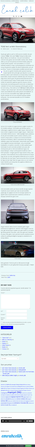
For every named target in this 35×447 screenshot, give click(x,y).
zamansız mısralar (21, 403)
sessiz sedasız (22, 399)
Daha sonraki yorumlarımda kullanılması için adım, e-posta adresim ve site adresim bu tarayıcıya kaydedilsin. (16, 323)
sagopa (7, 397)
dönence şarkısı (26, 386)
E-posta (3, 314)
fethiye (14, 388)
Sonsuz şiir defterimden (14, 401)
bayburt (9, 386)
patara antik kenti (15, 394)
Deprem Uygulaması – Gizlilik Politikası (10, 1)
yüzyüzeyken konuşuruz (7, 403)
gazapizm (4, 390)
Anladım (28, 445)
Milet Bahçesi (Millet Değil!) (9, 375)
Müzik (3, 347)
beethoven (15, 386)
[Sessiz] (27, 421)
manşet (14, 392)
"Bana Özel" (5, 337)
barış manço (21, 384)
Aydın (8, 384)
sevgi (29, 399)
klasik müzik (27, 390)
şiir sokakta (13, 405)
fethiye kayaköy (21, 388)
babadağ (13, 384)
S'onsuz (4, 349)
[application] (17, 421)
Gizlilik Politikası (24, 1)
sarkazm (13, 399)
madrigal (4, 393)
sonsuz (4, 401)
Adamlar (3, 384)
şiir (8, 405)
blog (20, 386)
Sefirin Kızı (12, 275)
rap (28, 394)
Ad (2, 311)
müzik (24, 393)
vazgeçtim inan (29, 401)
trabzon (22, 401)
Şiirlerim (3, 405)
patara (9, 394)
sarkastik (8, 399)
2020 (8, 277)
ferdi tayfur (8, 388)
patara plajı (24, 394)
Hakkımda (31, 1)
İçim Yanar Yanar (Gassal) (9, 368)
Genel (3, 341)
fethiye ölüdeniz (29, 388)
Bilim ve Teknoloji (17, 49)
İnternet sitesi (3, 318)
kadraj (16, 390)
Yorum (3, 293)
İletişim (17, 2)
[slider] (31, 420)
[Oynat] (3, 421)
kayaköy (21, 390)
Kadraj (4, 343)
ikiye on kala (10, 390)
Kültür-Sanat (5, 345)
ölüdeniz (31, 403)
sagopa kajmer (17, 397)
